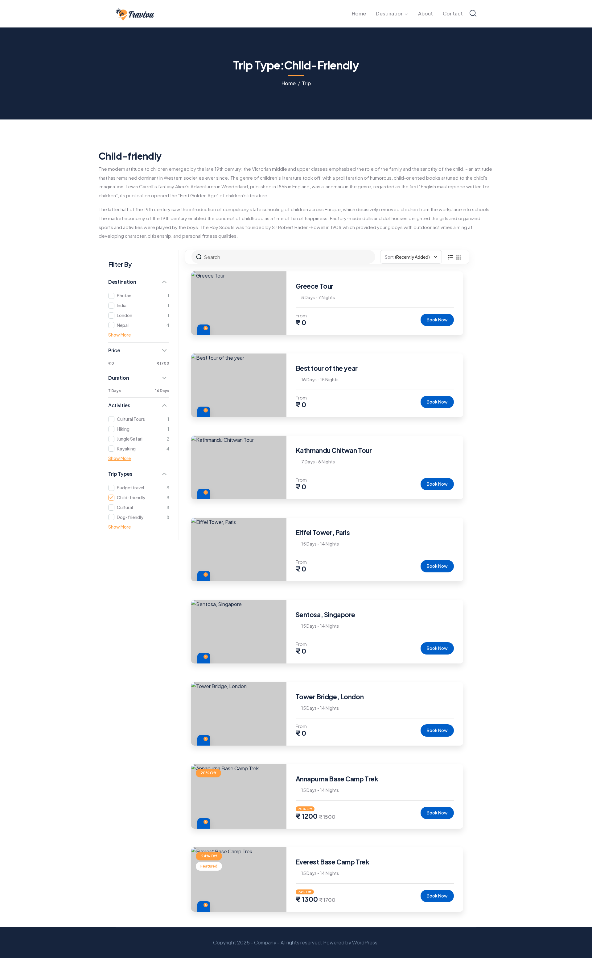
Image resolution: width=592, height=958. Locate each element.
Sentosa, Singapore (325, 614)
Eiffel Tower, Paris (323, 532)
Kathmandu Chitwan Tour (334, 450)
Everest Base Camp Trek (332, 862)
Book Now (437, 319)
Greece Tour (314, 286)
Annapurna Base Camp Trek (337, 779)
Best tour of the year (327, 368)
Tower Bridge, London (330, 696)
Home (289, 83)
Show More (119, 334)
